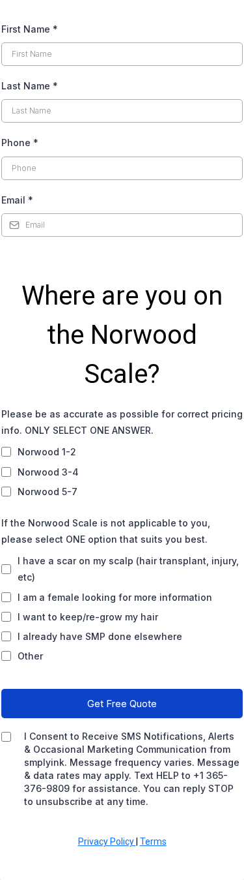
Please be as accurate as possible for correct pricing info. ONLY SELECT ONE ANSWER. (122, 422)
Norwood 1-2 (47, 451)
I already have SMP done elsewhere (100, 636)
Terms (153, 841)
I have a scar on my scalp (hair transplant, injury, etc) (128, 569)
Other (30, 655)
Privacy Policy (107, 841)
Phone (19, 142)
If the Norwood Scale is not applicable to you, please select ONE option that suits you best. (105, 531)
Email (17, 199)
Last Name (29, 85)
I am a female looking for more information (115, 597)
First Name (29, 29)
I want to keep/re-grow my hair (88, 616)
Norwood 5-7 (47, 491)
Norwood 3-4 (48, 472)
